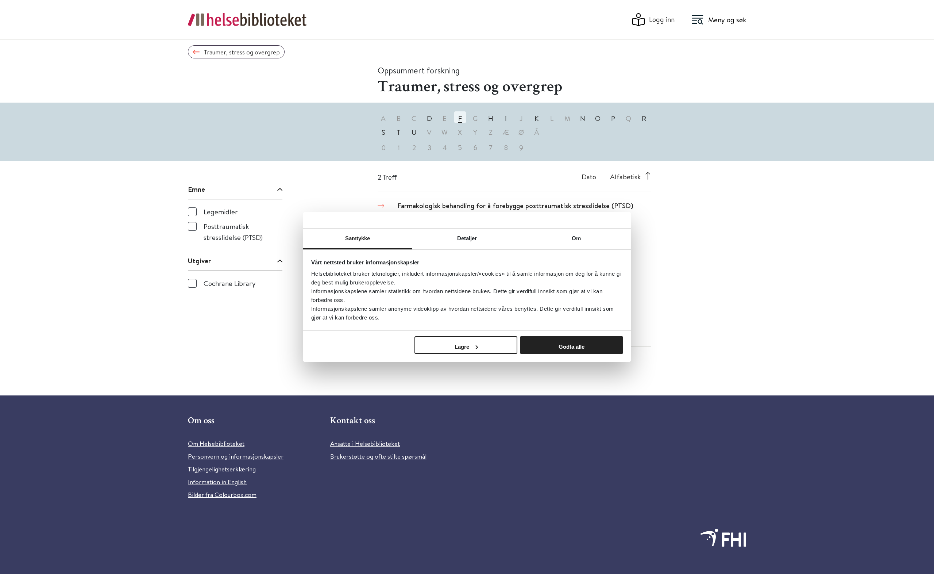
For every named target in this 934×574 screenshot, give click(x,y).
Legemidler (221, 211)
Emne (196, 189)
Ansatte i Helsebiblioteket (365, 443)
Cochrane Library (230, 283)
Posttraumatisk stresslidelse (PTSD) (233, 232)
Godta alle (571, 347)
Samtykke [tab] (357, 238)
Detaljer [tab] (467, 238)
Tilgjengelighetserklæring (222, 469)
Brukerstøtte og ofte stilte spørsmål (378, 456)
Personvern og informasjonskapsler (235, 456)
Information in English (217, 482)
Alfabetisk (625, 176)
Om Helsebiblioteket (216, 443)
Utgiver (199, 260)
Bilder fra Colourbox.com (222, 494)
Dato (589, 176)
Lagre (462, 347)
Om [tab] (576, 238)
